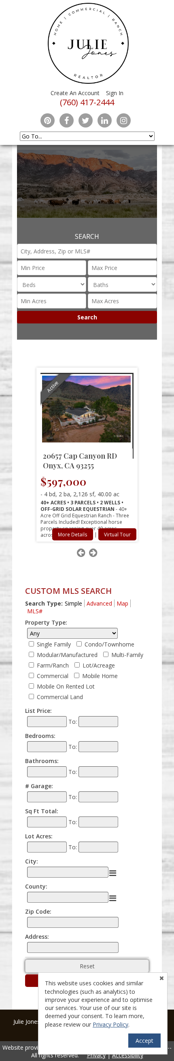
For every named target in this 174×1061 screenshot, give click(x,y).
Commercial (52, 676)
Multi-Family (127, 655)
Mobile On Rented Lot (66, 686)
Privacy (96, 1055)
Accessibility (127, 1055)
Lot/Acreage (99, 665)
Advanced (99, 603)
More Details (72, 534)
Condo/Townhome (109, 644)
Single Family (54, 644)
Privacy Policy (110, 1024)
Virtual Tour (117, 534)
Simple (73, 603)
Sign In (114, 93)
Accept (144, 1040)
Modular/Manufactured (67, 655)
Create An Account (75, 93)
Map (122, 603)
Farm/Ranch (53, 665)
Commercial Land (60, 697)
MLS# (34, 611)
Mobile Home (100, 676)
